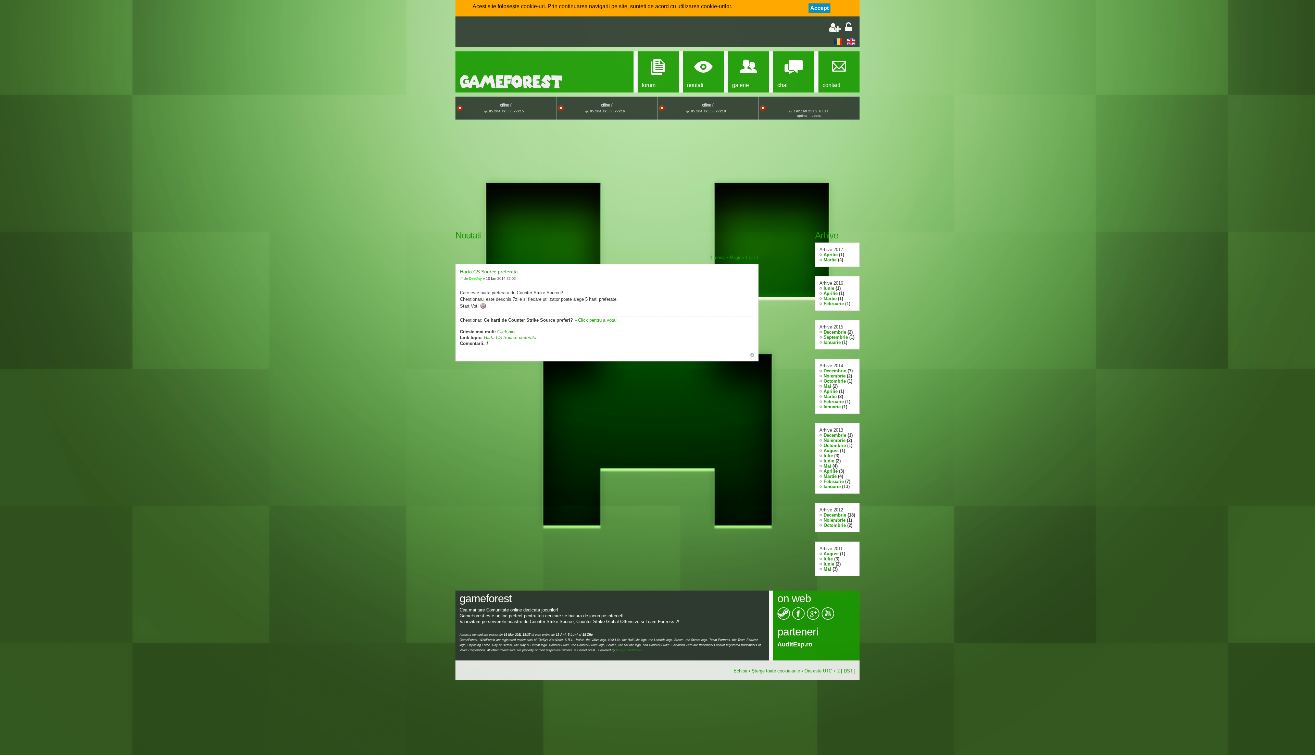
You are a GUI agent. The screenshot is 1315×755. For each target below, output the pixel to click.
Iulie (828, 455)
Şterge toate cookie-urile (776, 670)
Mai (827, 386)
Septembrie (836, 337)
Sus (752, 355)
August (831, 450)
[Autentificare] (848, 27)
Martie (830, 259)
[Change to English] (851, 41)
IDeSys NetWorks (629, 650)
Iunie (829, 288)
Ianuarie (832, 342)
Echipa (740, 670)
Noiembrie (835, 376)
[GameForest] (511, 81)
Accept (819, 8)
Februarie (834, 303)
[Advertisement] (540, 32)
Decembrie (835, 332)
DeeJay (475, 278)
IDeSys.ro (791, 644)
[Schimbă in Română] (838, 41)
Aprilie (831, 254)
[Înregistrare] (834, 27)
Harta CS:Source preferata (489, 271)
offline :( (505, 105)
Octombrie (835, 381)
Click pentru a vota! (597, 320)
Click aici (506, 331)
